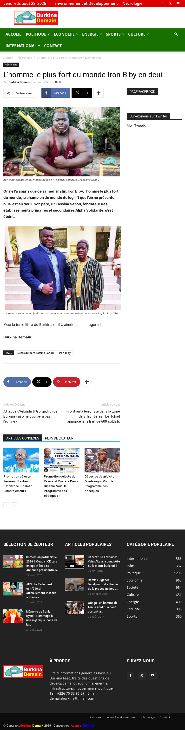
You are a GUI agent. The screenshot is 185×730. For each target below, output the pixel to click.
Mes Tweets (136, 125)
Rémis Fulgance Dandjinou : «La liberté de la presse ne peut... (103, 584)
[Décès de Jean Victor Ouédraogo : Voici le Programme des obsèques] (102, 460)
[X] (170, 3)
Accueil (13, 34)
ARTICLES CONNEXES (22, 438)
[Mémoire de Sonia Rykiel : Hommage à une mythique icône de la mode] (13, 616)
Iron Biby (65, 353)
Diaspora (95, 717)
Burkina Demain (19, 82)
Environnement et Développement (86, 3)
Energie (90, 34)
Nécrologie (132, 3)
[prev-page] (6, 505)
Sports (113, 34)
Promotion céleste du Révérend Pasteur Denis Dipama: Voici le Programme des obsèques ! (61, 486)
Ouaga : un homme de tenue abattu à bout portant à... (103, 607)
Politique (36, 34)
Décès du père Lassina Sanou (35, 353)
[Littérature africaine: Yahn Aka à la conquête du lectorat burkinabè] (74, 561)
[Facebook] (162, 3)
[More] (98, 93)
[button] (176, 34)
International (21, 45)
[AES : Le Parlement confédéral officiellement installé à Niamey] (13, 588)
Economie (64, 34)
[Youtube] (178, 3)
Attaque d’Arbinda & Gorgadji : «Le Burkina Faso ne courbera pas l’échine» (30, 416)
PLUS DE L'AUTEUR (59, 438)
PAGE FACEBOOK (142, 92)
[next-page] (14, 505)
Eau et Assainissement (121, 717)
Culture (136, 34)
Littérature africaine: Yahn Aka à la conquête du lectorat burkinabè (104, 562)
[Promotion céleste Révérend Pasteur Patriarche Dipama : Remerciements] (21, 460)
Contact (53, 45)
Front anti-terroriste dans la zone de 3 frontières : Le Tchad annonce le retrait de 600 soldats (93, 416)
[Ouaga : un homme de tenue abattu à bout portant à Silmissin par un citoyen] (74, 607)
